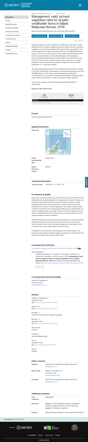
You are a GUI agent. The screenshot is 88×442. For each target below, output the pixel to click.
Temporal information (12, 28)
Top (7, 13)
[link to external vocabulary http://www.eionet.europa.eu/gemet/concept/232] (52, 403)
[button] (47, 131)
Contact (57, 435)
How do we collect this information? (41, 102)
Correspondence (10, 39)
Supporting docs (55, 36)
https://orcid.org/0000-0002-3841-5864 (45, 302)
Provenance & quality (12, 31)
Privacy (40, 435)
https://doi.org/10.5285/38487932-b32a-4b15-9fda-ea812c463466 (62, 263)
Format (7, 20)
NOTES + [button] (36, 100)
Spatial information (11, 24)
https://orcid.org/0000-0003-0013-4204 (45, 308)
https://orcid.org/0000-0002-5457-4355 (45, 323)
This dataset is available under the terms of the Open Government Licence (55, 248)
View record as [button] (78, 40)
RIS (43, 267)
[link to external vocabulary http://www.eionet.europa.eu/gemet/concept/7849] (52, 408)
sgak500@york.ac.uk (39, 285)
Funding (7, 50)
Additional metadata (11, 46)
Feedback (86, 182)
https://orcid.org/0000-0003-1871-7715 (45, 345)
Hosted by (12, 427)
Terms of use (49, 435)
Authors (7, 42)
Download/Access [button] (11, 53)
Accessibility (32, 435)
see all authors (60, 13)
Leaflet (54, 154)
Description (9, 17)
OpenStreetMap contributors (64, 154)
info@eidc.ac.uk (52, 366)
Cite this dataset (71, 36)
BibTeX (38, 267)
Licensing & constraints (12, 35)
